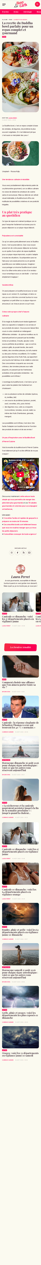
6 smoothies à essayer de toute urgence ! (19, 534)
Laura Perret (13, 118)
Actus (16, 12)
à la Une (4, 19)
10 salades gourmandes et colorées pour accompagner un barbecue (19, 506)
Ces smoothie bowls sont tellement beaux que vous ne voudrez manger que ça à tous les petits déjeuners (19, 527)
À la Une (5, 12)
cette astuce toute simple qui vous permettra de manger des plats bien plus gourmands (18, 499)
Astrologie (27, 12)
